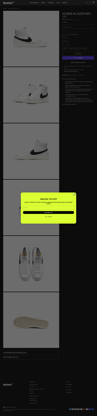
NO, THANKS (48, 216)
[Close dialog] (74, 194)
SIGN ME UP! (48, 212)
